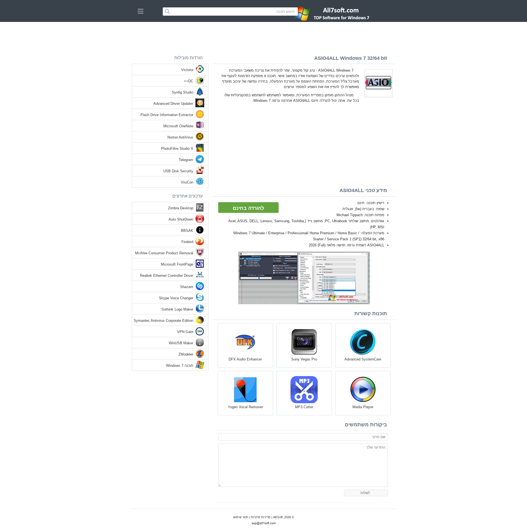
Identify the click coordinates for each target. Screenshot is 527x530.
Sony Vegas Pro (304, 359)
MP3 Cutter (304, 407)
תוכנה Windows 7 (179, 365)
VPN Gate (185, 332)
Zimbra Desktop (180, 208)
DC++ (188, 81)
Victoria (187, 70)
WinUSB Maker (181, 343)
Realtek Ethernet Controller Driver (166, 276)
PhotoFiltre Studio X (177, 148)
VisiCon (187, 182)
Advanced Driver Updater (173, 104)
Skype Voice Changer (176, 298)
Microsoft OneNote (178, 126)
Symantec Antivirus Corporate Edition (163, 320)
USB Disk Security (178, 171)
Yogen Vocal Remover (245, 407)
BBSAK (187, 231)
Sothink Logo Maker (177, 309)
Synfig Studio (182, 92)
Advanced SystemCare (362, 359)
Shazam (186, 287)
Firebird (187, 242)
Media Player (362, 407)
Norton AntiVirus (180, 137)
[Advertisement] (263, 37)
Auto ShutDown (181, 219)
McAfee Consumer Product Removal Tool (164, 253)
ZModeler (185, 354)
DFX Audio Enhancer (245, 359)
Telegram (186, 160)
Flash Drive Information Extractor (167, 115)
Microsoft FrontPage (177, 264)
